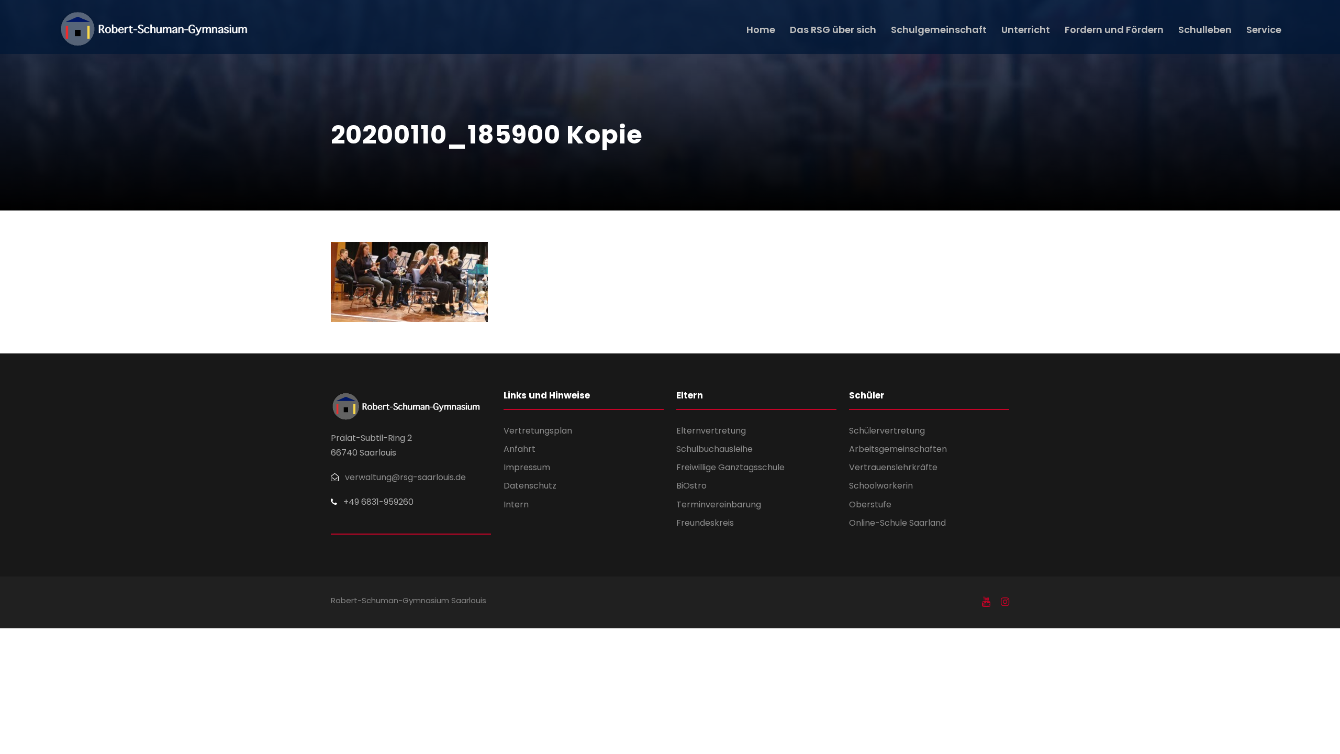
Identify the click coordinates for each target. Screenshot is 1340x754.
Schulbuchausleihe (714, 449)
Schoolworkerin (881, 486)
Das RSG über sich (833, 29)
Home (760, 29)
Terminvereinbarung (718, 504)
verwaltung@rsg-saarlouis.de (405, 477)
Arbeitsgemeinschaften (898, 449)
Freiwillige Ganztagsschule (730, 467)
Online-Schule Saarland (897, 523)
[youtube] (986, 602)
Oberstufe (870, 504)
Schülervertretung (887, 431)
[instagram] (1005, 602)
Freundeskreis (705, 523)
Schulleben (1205, 29)
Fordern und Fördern (1114, 29)
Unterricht (1025, 29)
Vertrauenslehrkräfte (893, 467)
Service (1263, 29)
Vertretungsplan (538, 431)
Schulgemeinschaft (939, 29)
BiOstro (691, 486)
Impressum (527, 467)
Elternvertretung (711, 431)
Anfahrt (519, 449)
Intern (516, 504)
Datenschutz (530, 486)
